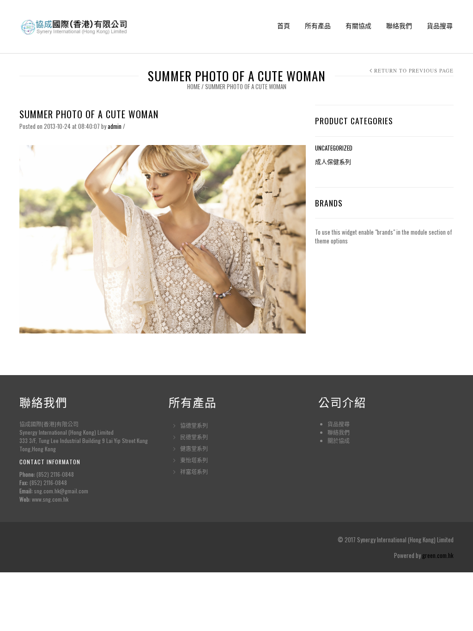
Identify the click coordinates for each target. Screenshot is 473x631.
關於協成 (338, 440)
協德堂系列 (194, 425)
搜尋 (344, 424)
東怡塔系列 (194, 460)
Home (193, 86)
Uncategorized (333, 147)
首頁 (283, 25)
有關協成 (358, 25)
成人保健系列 (333, 161)
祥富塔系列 (194, 471)
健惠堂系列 (194, 448)
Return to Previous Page (414, 70)
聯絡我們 (399, 25)
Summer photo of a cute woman (88, 114)
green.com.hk (438, 555)
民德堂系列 (194, 437)
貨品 (333, 424)
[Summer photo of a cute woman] (162, 238)
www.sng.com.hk (50, 499)
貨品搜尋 (440, 25)
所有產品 (318, 25)
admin (114, 126)
